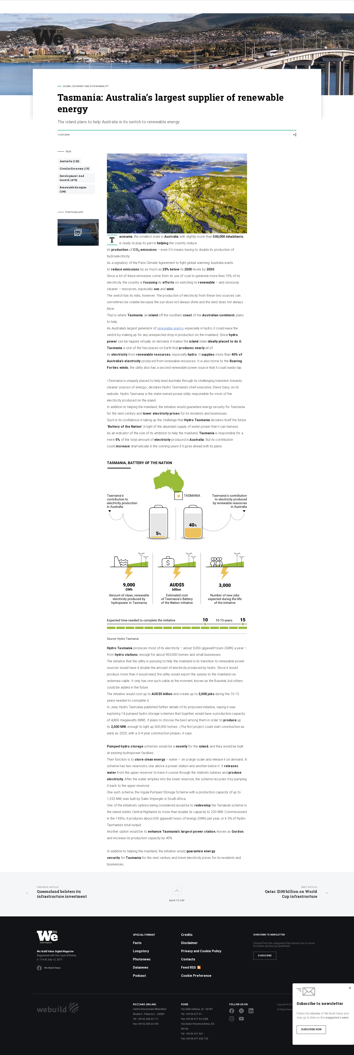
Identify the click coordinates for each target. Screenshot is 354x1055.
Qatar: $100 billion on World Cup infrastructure (291, 892)
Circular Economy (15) (74, 168)
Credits (187, 935)
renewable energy (170, 328)
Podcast (139, 976)
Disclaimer (189, 943)
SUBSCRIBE (265, 955)
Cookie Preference (196, 976)
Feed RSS (188, 967)
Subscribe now (311, 1029)
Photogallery (74, 212)
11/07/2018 (63, 134)
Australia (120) (69, 161)
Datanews (140, 967)
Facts (137, 943)
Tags (68, 151)
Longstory (141, 951)
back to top (177, 900)
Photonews (142, 959)
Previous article (47, 887)
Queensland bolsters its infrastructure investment (62, 892)
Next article (309, 887)
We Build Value (52, 968)
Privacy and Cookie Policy (201, 951)
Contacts (188, 959)
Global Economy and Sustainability (86, 86)
